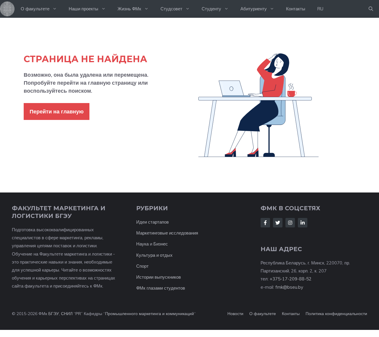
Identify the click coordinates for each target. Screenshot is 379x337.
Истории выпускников (158, 277)
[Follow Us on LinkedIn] (302, 222)
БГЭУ (53, 313)
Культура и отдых (154, 255)
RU (320, 9)
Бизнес (160, 244)
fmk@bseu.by (289, 287)
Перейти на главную (56, 111)
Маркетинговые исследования (167, 233)
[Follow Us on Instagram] (290, 222)
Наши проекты (83, 9)
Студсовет (171, 9)
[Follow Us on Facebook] (265, 222)
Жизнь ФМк (129, 9)
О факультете (35, 9)
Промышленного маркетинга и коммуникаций (149, 313)
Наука (142, 244)
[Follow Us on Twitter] (277, 222)
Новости (235, 313)
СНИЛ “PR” (72, 313)
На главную (7, 8)
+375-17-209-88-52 (290, 279)
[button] (371, 9)
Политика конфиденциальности (336, 313)
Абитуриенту (253, 9)
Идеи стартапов (152, 222)
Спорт (142, 266)
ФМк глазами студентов (160, 288)
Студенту (211, 9)
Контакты (295, 9)
